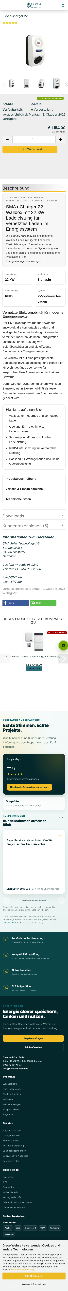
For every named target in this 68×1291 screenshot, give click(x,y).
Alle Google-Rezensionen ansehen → (29, 787)
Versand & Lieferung (13, 1145)
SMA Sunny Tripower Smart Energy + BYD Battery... (34, 656)
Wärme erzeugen (12, 1104)
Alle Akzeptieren (34, 1276)
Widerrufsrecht (10, 1192)
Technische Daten (18, 499)
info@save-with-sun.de (15, 1068)
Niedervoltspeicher (12, 1094)
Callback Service (11, 1135)
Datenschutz (9, 1187)
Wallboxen (8, 1099)
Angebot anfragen (33, 1038)
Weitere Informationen (34, 1284)
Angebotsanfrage (12, 1130)
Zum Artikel (34, 668)
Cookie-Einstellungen (14, 1207)
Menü (5, 5)
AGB (5, 1182)
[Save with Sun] (34, 5)
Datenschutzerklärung (22, 1269)
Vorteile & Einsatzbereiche (24, 489)
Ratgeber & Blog (11, 1161)
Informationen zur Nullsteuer (17, 1202)
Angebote (8, 1114)
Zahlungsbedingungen (14, 1150)
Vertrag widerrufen (12, 1197)
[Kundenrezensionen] (9, 24)
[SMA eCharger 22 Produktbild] (34, 51)
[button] (7, 139)
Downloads (13, 515)
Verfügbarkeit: (12, 109)
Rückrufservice (33, 1047)
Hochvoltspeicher (12, 1089)
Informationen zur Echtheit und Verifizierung (23, 922)
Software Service (11, 1140)
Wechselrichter (10, 1083)
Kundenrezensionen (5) (25, 525)
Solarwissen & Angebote (15, 1156)
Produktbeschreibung (21, 478)
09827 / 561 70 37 (12, 1064)
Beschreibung (15, 188)
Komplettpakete (11, 1109)
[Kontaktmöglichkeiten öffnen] (63, 645)
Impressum (8, 1177)
